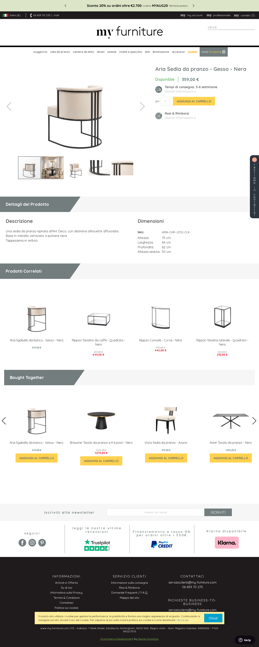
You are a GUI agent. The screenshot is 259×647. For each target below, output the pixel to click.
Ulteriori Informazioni (179, 118)
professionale (221, 15)
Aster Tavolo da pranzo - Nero (231, 443)
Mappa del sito (129, 598)
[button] (8, 106)
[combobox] (231, 27)
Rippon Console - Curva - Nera (160, 340)
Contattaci (66, 602)
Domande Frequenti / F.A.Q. (129, 592)
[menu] (129, 52)
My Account (194, 15)
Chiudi (213, 618)
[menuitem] (39, 52)
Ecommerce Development (116, 639)
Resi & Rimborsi (129, 587)
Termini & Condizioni (66, 598)
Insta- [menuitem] (211, 52)
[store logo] (129, 32)
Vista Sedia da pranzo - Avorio (166, 443)
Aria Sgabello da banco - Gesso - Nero (37, 340)
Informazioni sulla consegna (129, 583)
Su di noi (66, 587)
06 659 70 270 (41, 15)
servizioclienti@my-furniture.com (193, 582)
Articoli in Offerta (66, 583)
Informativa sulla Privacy (66, 592)
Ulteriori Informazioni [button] (179, 91)
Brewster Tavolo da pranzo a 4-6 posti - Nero (101, 443)
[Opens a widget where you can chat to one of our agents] (244, 640)
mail (56, 15)
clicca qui (182, 620)
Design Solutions (148, 639)
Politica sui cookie (66, 608)
